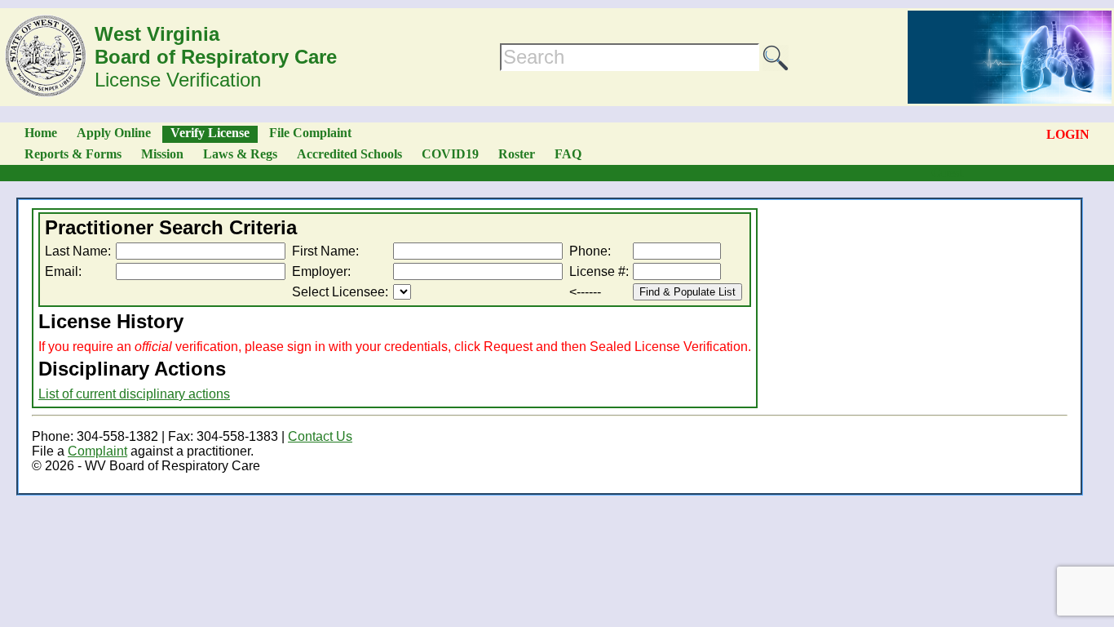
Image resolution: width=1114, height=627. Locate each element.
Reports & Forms (73, 154)
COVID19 (450, 154)
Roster (516, 154)
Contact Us (320, 436)
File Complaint (310, 133)
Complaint (97, 451)
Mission (162, 154)
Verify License (210, 133)
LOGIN (1068, 134)
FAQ (568, 154)
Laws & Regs (240, 154)
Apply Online (114, 133)
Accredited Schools (349, 154)
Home (40, 133)
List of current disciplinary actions (134, 394)
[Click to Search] (776, 58)
